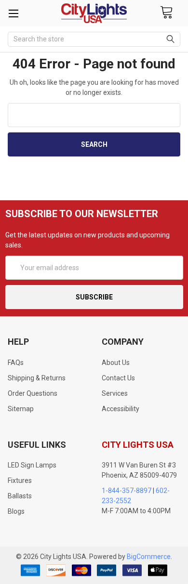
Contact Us (118, 378)
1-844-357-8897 (126, 490)
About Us (116, 362)
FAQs (16, 362)
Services (115, 393)
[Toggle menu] (13, 13)
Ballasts (20, 496)
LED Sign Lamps (32, 465)
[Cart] (166, 13)
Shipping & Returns (37, 378)
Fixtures (20, 480)
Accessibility (120, 409)
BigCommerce (149, 556)
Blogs (16, 511)
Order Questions (32, 393)
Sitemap (21, 409)
